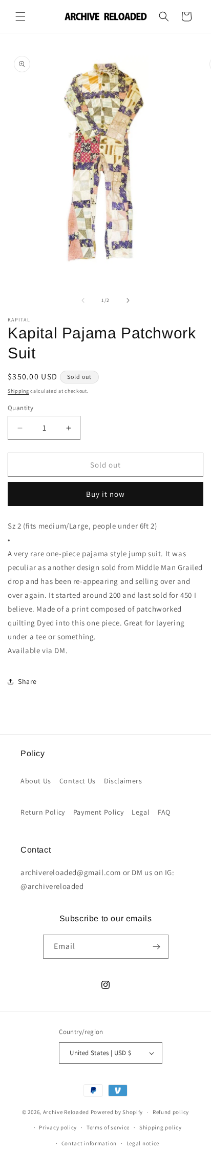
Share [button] (27, 681)
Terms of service (108, 1127)
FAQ (164, 812)
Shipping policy (160, 1127)
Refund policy (171, 1112)
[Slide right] (128, 300)
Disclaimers (123, 780)
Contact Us (77, 780)
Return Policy (42, 812)
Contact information (89, 1143)
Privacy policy (58, 1127)
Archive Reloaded (66, 1112)
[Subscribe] (156, 947)
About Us (35, 780)
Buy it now (105, 494)
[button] (20, 16)
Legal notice (142, 1143)
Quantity (20, 407)
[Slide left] (83, 300)
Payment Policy (98, 812)
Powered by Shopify (117, 1112)
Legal (141, 812)
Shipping (18, 391)
